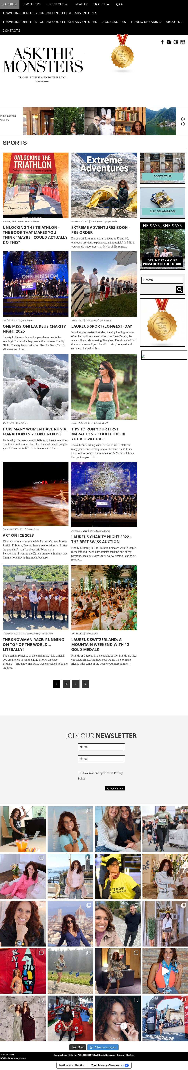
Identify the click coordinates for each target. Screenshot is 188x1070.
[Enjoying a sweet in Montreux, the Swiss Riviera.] (118, 1018)
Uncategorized (93, 320)
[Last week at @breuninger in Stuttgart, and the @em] (118, 971)
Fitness (36, 221)
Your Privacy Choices (105, 1065)
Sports (21, 221)
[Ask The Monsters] (42, 63)
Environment (47, 633)
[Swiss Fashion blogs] (122, 54)
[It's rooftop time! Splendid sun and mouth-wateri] (70, 876)
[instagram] (169, 42)
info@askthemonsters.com (13, 1058)
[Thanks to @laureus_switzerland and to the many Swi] (118, 924)
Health (114, 221)
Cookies (130, 1055)
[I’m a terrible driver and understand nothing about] (70, 1018)
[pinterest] (175, 42)
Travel (94, 221)
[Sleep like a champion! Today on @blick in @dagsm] (23, 876)
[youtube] (182, 42)
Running (37, 633)
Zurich (23, 529)
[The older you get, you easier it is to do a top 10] (70, 971)
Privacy (120, 1055)
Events (30, 320)
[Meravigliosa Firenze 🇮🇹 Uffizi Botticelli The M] (70, 924)
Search (180, 289)
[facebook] (162, 42)
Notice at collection (72, 1065)
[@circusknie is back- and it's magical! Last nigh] (23, 971)
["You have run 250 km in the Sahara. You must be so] (23, 829)
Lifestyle (108, 221)
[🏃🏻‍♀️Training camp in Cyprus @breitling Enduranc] (23, 924)
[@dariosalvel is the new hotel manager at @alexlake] (118, 829)
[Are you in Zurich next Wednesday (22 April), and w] (70, 829)
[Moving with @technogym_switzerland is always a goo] (118, 876)
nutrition (29, 221)
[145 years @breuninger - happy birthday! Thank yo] (23, 1018)
